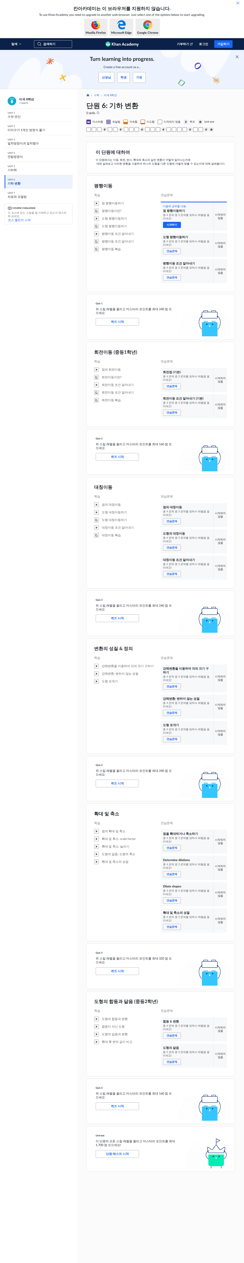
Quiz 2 (99, 438)
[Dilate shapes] (179, 129)
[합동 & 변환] (195, 129)
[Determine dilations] (174, 129)
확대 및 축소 (106, 814)
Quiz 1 (99, 303)
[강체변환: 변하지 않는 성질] (152, 129)
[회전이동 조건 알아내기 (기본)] (115, 129)
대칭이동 (103, 487)
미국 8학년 (110, 95)
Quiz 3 (99, 600)
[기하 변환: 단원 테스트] (211, 129)
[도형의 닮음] (200, 129)
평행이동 (103, 186)
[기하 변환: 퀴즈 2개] (120, 129)
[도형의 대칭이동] (131, 129)
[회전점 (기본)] (110, 129)
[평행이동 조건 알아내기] (99, 129)
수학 (96, 95)
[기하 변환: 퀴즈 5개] (190, 129)
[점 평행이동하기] (88, 129)
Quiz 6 (99, 1088)
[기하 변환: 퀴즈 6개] (206, 129)
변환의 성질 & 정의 (113, 648)
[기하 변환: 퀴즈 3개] (142, 129)
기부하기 (183, 44)
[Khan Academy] (122, 44)
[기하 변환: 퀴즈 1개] (104, 129)
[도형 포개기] (158, 129)
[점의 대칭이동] (126, 129)
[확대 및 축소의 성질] (184, 129)
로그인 (203, 44)
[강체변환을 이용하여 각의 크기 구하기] (147, 129)
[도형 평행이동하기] (94, 129)
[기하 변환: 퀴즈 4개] (163, 129)
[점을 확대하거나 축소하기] (168, 129)
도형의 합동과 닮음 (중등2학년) (126, 1001)
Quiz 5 (99, 953)
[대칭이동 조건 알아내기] (136, 129)
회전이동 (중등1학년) (115, 352)
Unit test (100, 1135)
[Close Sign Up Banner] (237, 57)
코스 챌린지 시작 (19, 220)
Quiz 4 (99, 765)
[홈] (87, 95)
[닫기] (238, 3)
